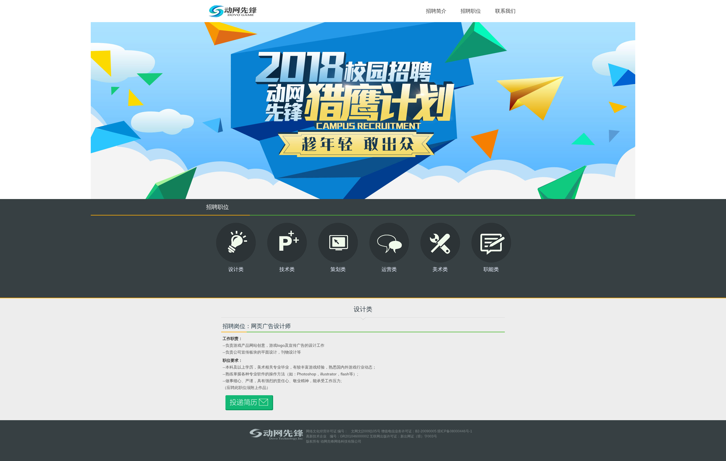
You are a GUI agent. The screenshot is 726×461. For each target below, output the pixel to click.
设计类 (236, 269)
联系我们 (505, 11)
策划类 (338, 269)
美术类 (440, 269)
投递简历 (363, 110)
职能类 (491, 269)
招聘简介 (436, 11)
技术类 (287, 269)
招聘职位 (471, 11)
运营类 (389, 269)
